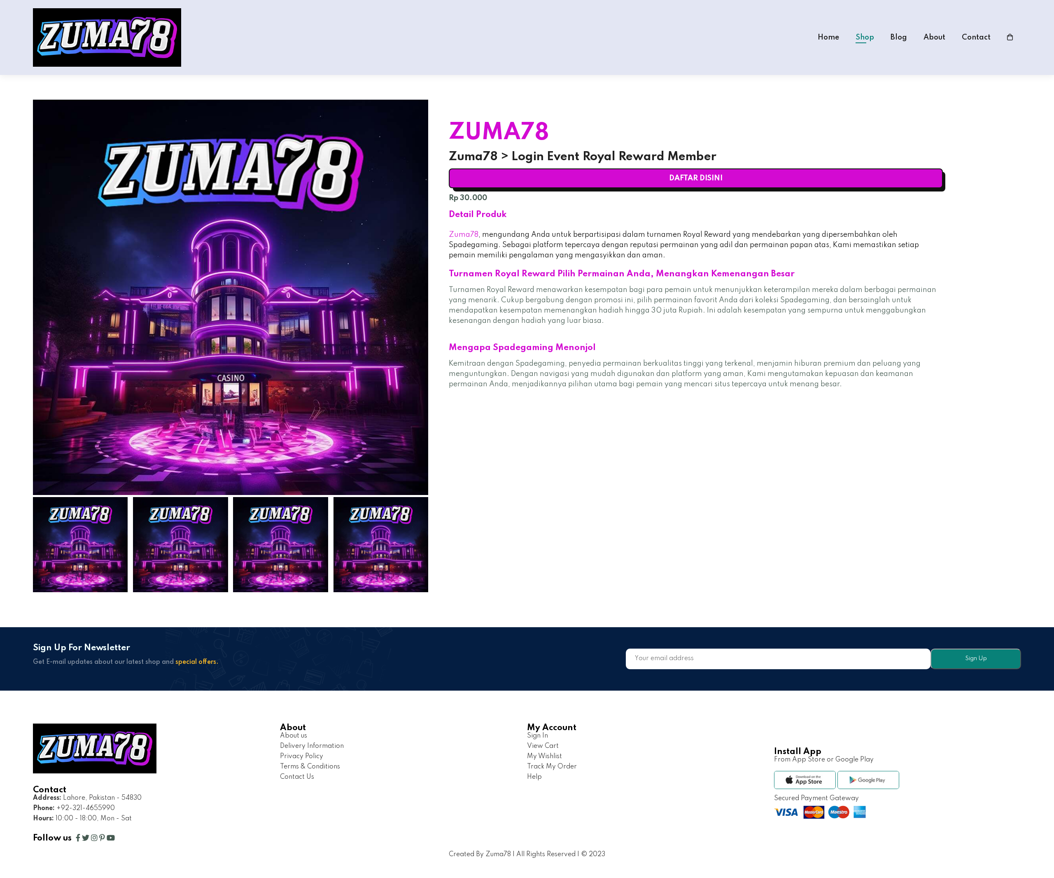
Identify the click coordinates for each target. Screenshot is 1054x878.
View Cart (543, 746)
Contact (976, 37)
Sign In (537, 736)
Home (828, 37)
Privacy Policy (301, 756)
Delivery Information (312, 746)
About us (293, 736)
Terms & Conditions (310, 767)
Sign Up (976, 658)
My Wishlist (544, 756)
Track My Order (552, 767)
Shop (865, 37)
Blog (899, 37)
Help (534, 777)
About (934, 37)
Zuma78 (463, 234)
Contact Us (297, 777)
